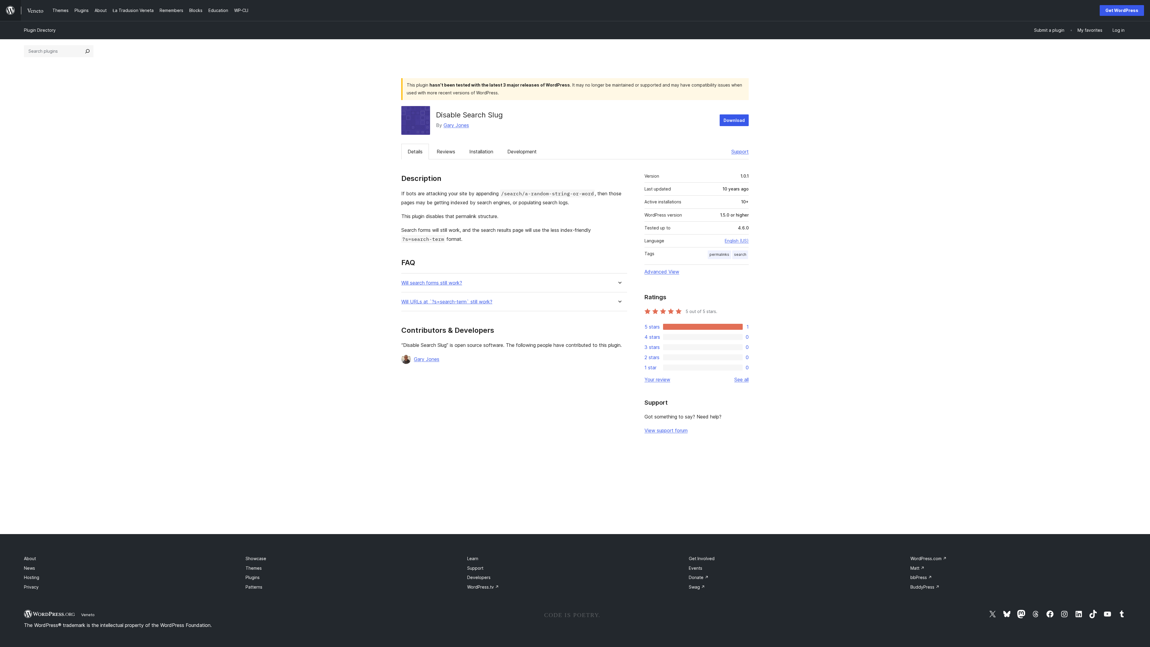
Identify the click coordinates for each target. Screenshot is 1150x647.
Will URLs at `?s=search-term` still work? (446, 302)
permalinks (719, 254)
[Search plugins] (87, 51)
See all (741, 380)
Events (695, 568)
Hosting (31, 577)
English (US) (737, 240)
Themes (254, 568)
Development (522, 152)
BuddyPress (924, 586)
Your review (657, 380)
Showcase (256, 558)
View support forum (666, 430)
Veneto (88, 614)
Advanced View (661, 272)
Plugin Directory (40, 30)
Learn (472, 558)
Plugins (253, 577)
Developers (479, 577)
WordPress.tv (483, 586)
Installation (481, 152)
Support (740, 152)
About (30, 558)
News (29, 568)
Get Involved (702, 558)
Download (734, 120)
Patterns (254, 586)
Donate (699, 577)
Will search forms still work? (431, 283)
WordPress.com (928, 558)
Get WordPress (1121, 10)
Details (415, 152)
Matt (917, 568)
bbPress (921, 577)
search (740, 254)
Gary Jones (456, 125)
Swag (697, 586)
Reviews (446, 152)
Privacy (31, 586)
